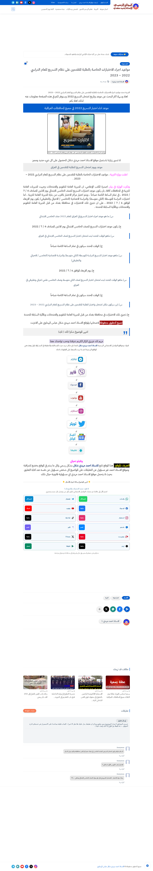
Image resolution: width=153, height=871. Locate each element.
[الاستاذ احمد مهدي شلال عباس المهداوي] (126, 6)
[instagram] (33, 2)
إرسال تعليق (122, 720)
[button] (120, 609)
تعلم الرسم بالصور (85, 9)
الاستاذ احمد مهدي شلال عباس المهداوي (110, 866)
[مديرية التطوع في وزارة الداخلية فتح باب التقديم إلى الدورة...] (63, 682)
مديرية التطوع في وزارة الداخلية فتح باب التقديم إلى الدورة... (63, 695)
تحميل (28, 546)
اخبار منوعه (104, 9)
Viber (53, 2)
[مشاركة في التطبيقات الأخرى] (99, 609)
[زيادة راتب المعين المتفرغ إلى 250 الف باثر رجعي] (35, 682)
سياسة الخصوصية (63, 2)
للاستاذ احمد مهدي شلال (88, 345)
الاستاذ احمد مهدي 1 (118, 82)
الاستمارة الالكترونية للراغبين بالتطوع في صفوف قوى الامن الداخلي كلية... (91, 697)
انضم (81, 527)
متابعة (82, 508)
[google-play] (17, 2)
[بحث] (13, 9)
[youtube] (21, 2)
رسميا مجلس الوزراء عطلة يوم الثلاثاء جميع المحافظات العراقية (118, 695)
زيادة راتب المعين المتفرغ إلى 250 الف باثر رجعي (35, 695)
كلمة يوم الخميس (47, 9)
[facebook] (25, 2)
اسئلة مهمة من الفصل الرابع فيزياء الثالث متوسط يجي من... (89, 54)
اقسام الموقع (104, 2)
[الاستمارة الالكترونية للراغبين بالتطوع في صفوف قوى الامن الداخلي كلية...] (90, 682)
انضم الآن (83, 499)
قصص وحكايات (72, 9)
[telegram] (13, 2)
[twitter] (29, 2)
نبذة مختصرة (60, 9)
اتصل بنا (73, 2)
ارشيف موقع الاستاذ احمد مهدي (88, 2)
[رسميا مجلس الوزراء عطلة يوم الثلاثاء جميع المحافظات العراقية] (118, 682)
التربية (96, 9)
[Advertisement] (76, 33)
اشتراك (28, 508)
